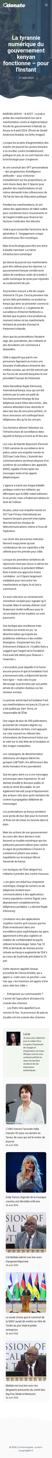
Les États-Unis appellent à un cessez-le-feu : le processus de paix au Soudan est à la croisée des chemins (25, 1012)
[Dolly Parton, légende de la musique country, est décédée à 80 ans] (26, 1190)
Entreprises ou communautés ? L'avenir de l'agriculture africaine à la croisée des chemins (23, 998)
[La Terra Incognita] (14, 5)
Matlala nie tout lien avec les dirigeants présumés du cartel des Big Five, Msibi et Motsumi (25, 1389)
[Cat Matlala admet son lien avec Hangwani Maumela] (26, 1250)
